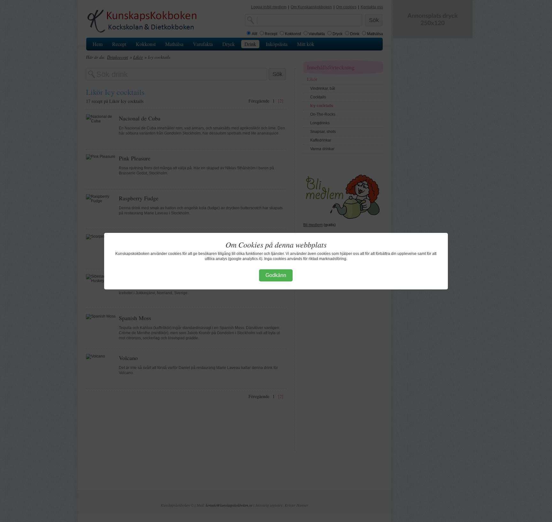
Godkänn (275, 275)
